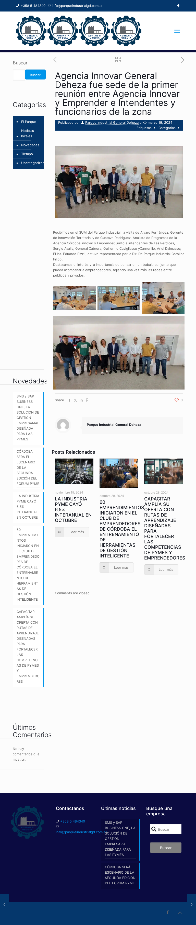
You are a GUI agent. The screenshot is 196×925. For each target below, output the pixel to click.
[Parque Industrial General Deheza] (78, 31)
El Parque (28, 122)
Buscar (20, 62)
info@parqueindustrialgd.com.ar (77, 6)
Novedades (30, 145)
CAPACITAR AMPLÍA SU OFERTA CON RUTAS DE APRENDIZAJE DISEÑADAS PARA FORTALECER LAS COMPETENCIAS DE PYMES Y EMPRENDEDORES (28, 646)
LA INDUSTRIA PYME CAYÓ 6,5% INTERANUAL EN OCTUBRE (28, 506)
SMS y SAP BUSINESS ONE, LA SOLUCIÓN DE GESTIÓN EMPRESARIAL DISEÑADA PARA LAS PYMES (28, 417)
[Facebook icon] (178, 5)
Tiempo (27, 154)
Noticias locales (27, 133)
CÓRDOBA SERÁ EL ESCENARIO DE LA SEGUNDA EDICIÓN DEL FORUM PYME (28, 467)
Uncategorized (33, 163)
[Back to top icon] (180, 912)
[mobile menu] (177, 30)
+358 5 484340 (32, 6)
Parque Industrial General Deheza (112, 122)
